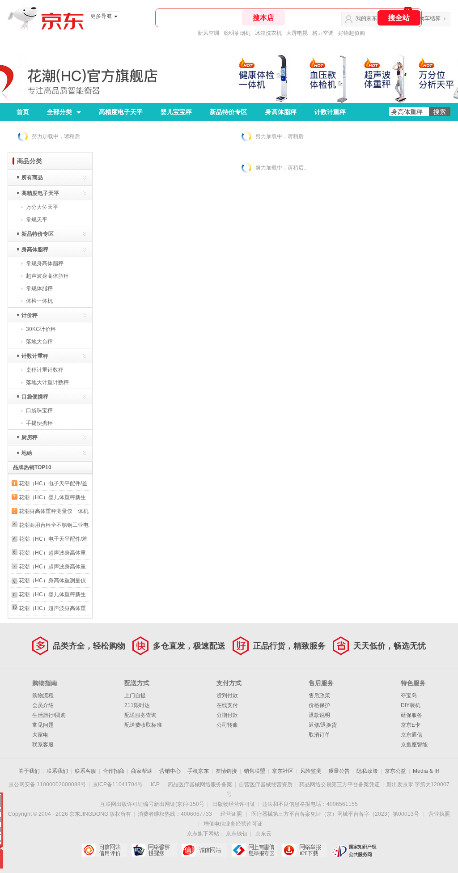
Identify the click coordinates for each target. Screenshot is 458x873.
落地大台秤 (39, 342)
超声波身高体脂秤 (47, 276)
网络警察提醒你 (154, 850)
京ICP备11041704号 (118, 784)
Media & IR (426, 771)
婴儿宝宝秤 (176, 111)
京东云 (263, 834)
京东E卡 (410, 725)
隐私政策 (367, 771)
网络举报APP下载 (304, 850)
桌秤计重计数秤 (45, 370)
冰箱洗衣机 (268, 33)
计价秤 (29, 315)
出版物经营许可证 (233, 804)
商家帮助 (142, 771)
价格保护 (319, 705)
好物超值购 (351, 33)
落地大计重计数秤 (47, 382)
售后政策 (319, 695)
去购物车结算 (424, 18)
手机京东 (198, 771)
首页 (23, 111)
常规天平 (36, 219)
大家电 (40, 735)
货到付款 (227, 695)
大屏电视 (297, 33)
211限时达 (137, 705)
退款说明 (319, 715)
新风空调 (208, 33)
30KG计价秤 (41, 329)
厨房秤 (29, 437)
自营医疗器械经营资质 (266, 784)
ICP (155, 784)
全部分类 (59, 111)
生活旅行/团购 (49, 715)
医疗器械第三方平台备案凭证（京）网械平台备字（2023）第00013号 (335, 814)
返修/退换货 (323, 725)
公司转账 (227, 725)
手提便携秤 (39, 423)
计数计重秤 (330, 111)
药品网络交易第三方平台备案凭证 (339, 784)
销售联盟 (254, 771)
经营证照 (231, 814)
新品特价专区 (228, 111)
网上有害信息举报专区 (254, 850)
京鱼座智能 (414, 745)
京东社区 (282, 771)
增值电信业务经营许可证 (233, 824)
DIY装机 (410, 705)
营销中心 (170, 771)
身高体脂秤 (281, 111)
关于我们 (29, 771)
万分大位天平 (42, 207)
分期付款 (227, 715)
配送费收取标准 (143, 725)
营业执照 (439, 814)
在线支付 (227, 705)
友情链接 (226, 771)
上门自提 (135, 695)
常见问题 (43, 725)
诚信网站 (204, 850)
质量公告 (339, 771)
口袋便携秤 (34, 397)
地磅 (26, 453)
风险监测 (311, 771)
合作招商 (113, 771)
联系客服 (43, 745)
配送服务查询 (140, 715)
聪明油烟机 (237, 33)
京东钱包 (236, 834)
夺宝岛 (409, 695)
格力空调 (323, 33)
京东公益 (395, 771)
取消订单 (319, 735)
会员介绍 (43, 705)
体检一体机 (39, 301)
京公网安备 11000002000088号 (47, 784)
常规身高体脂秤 (45, 263)
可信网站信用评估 (104, 850)
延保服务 (411, 715)
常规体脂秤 (39, 288)
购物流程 (43, 695)
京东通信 (411, 735)
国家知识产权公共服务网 (354, 850)
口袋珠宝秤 (39, 410)
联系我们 (57, 771)
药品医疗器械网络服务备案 (200, 784)
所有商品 (32, 177)
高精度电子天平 (121, 111)
